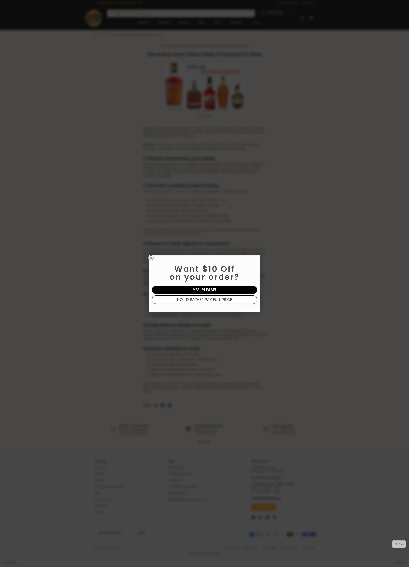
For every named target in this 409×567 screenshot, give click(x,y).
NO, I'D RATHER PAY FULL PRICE (204, 299)
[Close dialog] (151, 257)
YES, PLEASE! (204, 289)
